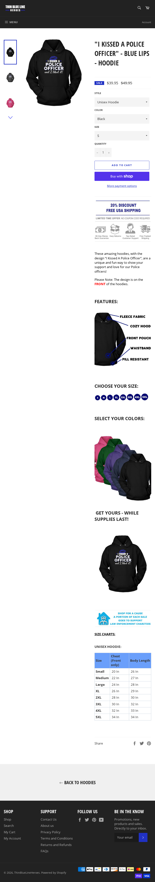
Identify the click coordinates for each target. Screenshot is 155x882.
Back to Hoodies (79, 782)
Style (98, 93)
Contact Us (49, 819)
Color (99, 110)
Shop (7, 819)
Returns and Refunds (56, 845)
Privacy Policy (50, 832)
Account (146, 22)
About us (47, 825)
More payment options (122, 186)
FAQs (44, 851)
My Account (12, 838)
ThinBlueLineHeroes (27, 872)
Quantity (100, 143)
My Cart (9, 832)
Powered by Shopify (53, 872)
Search (9, 825)
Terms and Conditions (57, 838)
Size (97, 127)
